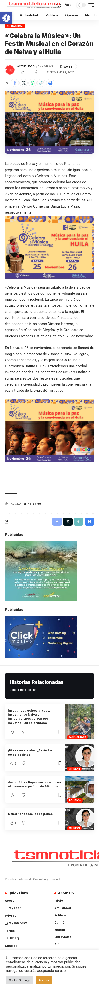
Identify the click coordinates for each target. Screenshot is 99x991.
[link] (6, 18)
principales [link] (32, 503)
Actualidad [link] (15, 25)
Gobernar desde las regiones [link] (30, 814)
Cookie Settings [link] (19, 980)
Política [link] (75, 800)
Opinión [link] (74, 768)
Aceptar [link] (43, 980)
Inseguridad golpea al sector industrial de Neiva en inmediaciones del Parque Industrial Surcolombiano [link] (30, 717)
